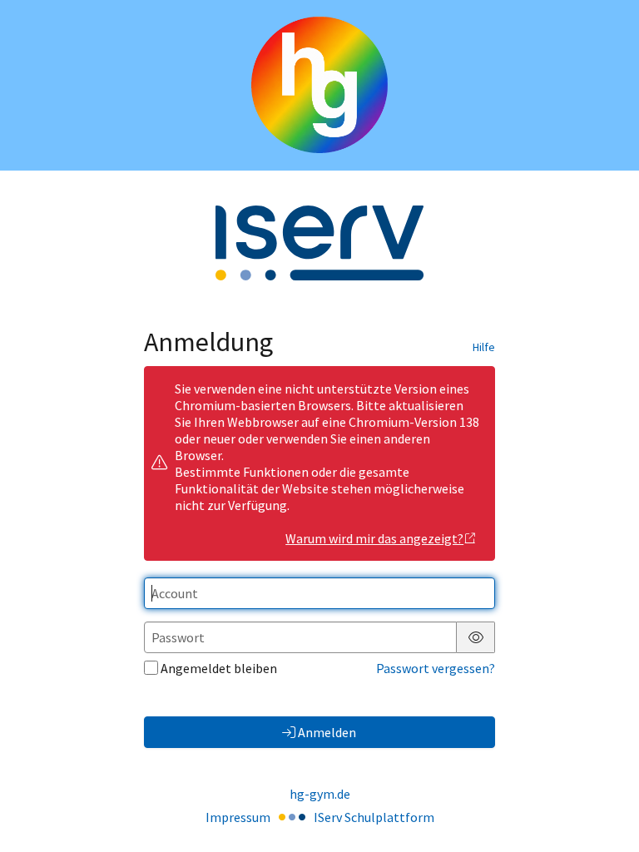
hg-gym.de (320, 793)
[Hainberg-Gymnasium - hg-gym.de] (319, 85)
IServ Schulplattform (374, 817)
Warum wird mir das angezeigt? (374, 538)
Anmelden (327, 732)
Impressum (238, 817)
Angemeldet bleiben (219, 668)
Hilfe (484, 346)
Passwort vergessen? (435, 668)
